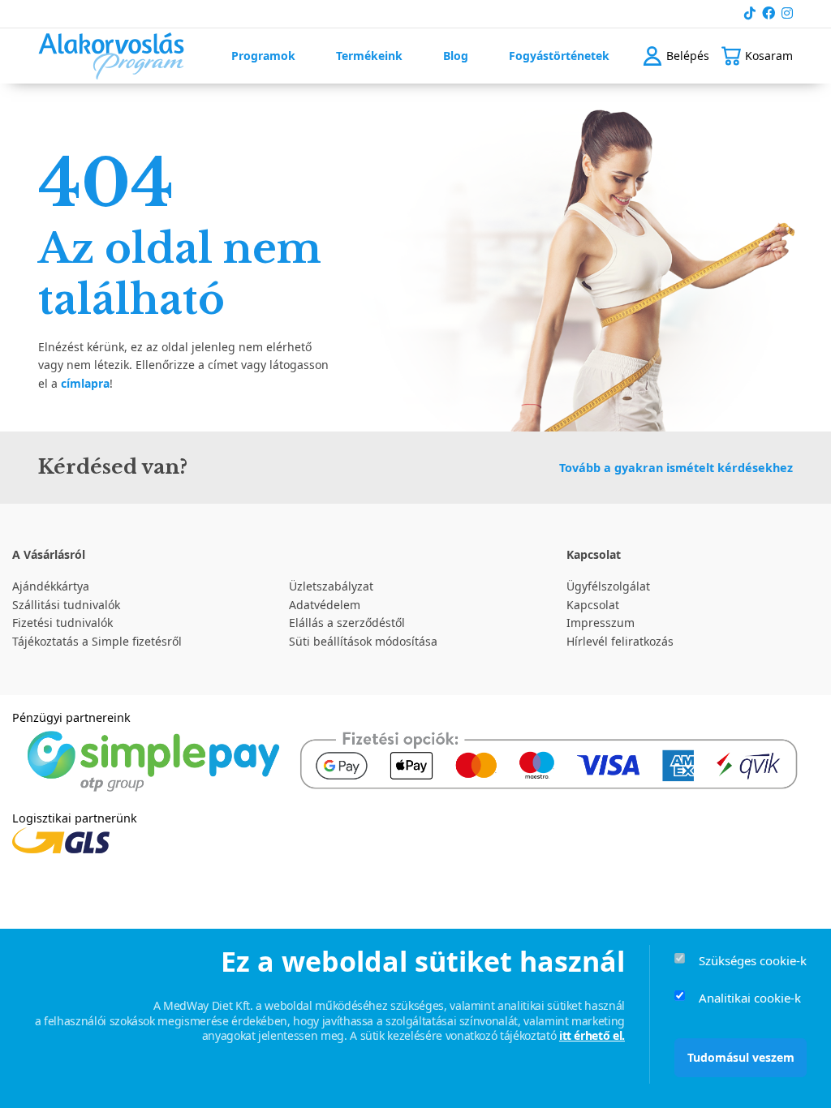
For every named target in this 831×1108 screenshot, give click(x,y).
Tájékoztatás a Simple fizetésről (97, 641)
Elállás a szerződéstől (347, 622)
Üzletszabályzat (331, 586)
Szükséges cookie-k (753, 960)
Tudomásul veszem (740, 1057)
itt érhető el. (592, 1035)
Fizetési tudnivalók (62, 622)
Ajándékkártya (50, 586)
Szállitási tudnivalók (66, 604)
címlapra (85, 383)
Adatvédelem (324, 604)
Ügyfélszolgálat (608, 586)
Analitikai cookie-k (750, 998)
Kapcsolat (592, 604)
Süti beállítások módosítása (363, 641)
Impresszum (600, 622)
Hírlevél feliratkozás (620, 641)
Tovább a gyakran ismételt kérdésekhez (676, 467)
